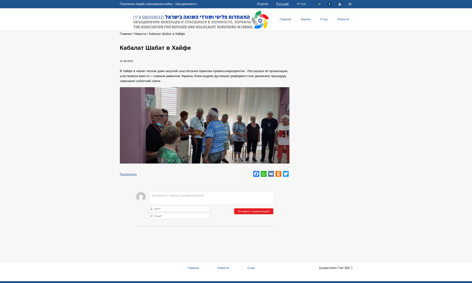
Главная (285, 19)
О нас (324, 19)
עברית (301, 4)
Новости (343, 19)
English (262, 4)
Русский (282, 4)
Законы (306, 19)
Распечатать (128, 174)
